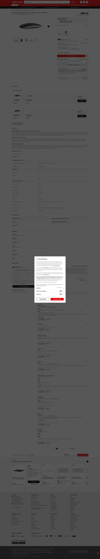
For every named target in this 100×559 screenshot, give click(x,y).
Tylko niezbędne (42, 299)
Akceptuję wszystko (57, 299)
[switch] (60, 291)
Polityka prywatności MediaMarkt (41, 284)
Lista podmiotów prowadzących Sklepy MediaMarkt (53, 284)
